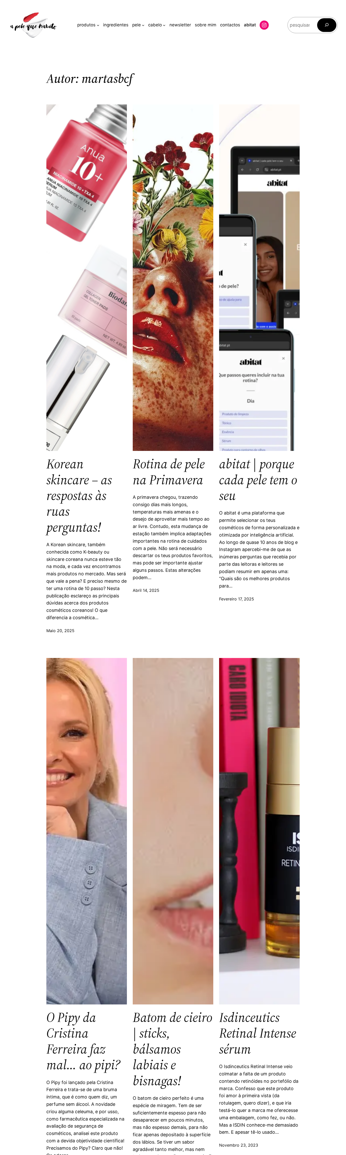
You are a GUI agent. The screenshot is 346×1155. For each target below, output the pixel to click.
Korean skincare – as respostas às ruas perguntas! (79, 495)
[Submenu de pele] (143, 25)
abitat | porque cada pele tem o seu (258, 479)
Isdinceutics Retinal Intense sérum (257, 1033)
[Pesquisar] (326, 25)
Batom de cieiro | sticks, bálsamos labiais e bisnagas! (172, 1049)
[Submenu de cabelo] (164, 25)
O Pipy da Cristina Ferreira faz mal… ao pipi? (83, 1041)
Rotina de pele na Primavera (169, 472)
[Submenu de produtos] (98, 25)
